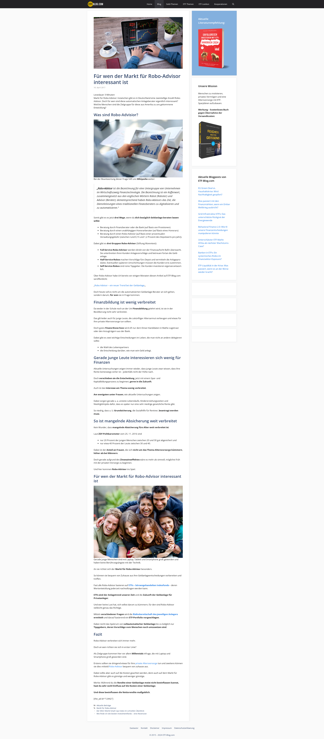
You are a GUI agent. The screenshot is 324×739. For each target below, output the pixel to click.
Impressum (167, 728)
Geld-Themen (172, 4)
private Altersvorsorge (146, 663)
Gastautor (134, 728)
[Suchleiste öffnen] (233, 4)
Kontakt (144, 728)
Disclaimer (154, 728)
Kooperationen (220, 4)
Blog (159, 4)
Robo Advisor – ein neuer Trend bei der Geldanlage (120, 285)
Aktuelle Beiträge (104, 705)
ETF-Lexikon (204, 4)
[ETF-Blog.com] (95, 4)
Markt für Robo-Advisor (106, 708)
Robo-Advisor (115, 666)
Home (149, 4)
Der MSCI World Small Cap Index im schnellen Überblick (120, 711)
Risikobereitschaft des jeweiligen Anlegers (155, 614)
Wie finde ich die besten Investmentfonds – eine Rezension (122, 713)
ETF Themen (188, 4)
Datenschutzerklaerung (184, 728)
